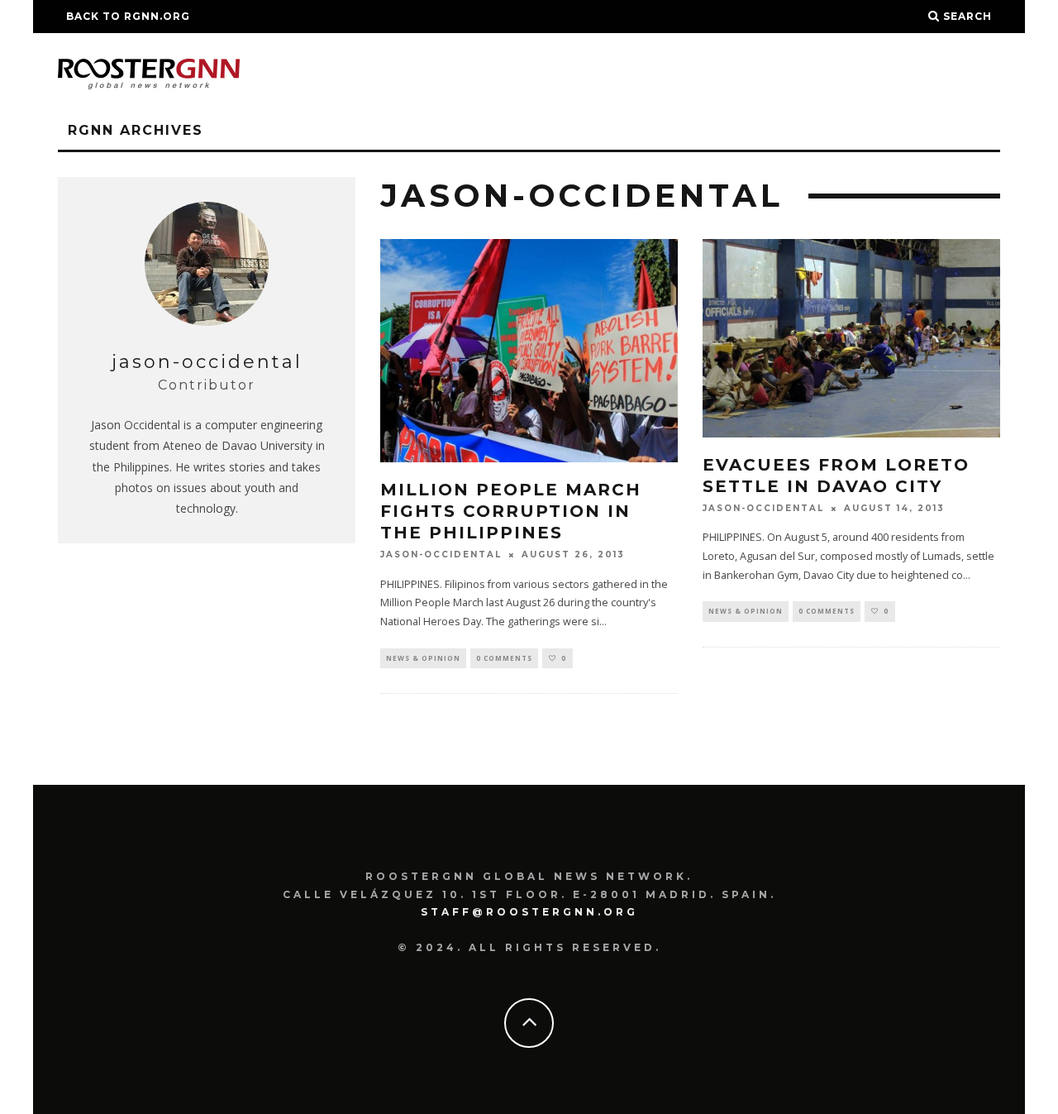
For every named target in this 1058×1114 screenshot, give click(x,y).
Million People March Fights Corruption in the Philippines (510, 511)
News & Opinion (423, 657)
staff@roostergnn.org (529, 912)
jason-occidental (441, 555)
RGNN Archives (135, 130)
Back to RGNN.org (128, 16)
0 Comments (504, 657)
